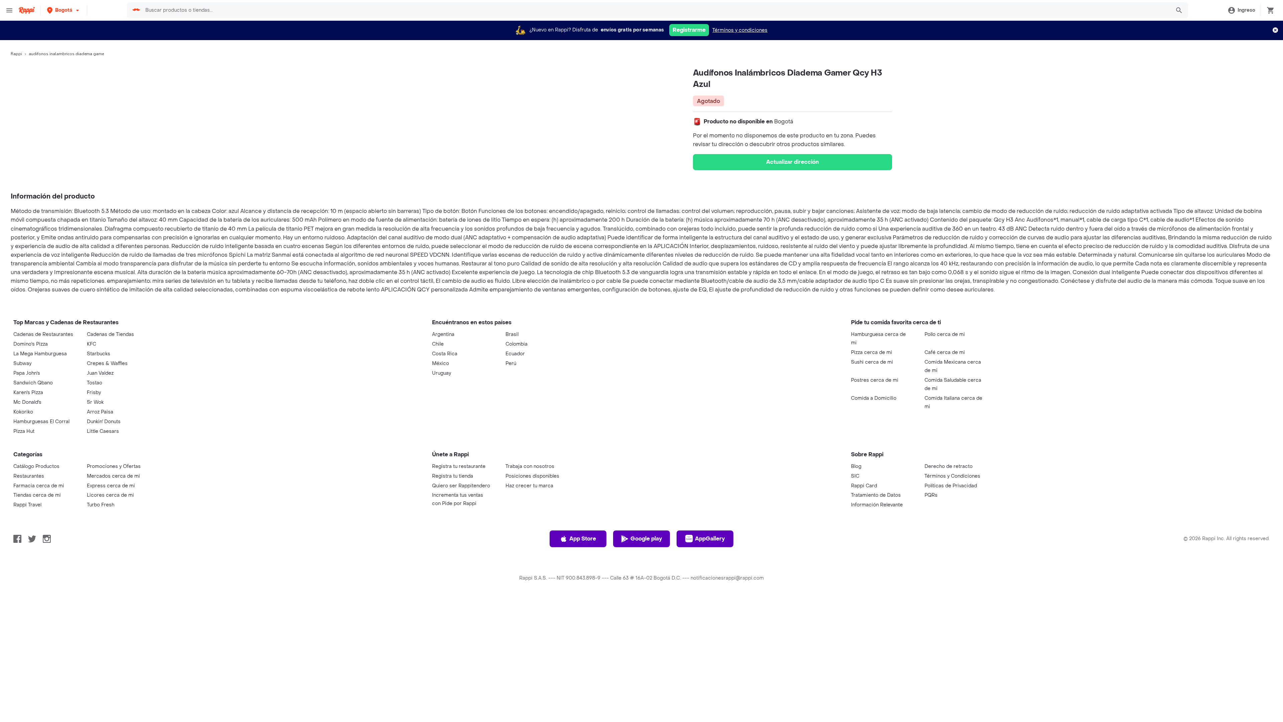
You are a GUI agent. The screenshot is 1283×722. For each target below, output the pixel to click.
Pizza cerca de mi (871, 352)
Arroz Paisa (100, 412)
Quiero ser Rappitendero (461, 486)
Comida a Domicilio (873, 398)
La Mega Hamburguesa (40, 354)
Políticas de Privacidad (950, 486)
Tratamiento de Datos (876, 495)
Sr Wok (95, 402)
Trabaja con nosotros (530, 466)
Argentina (443, 334)
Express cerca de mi (111, 486)
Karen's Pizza (28, 392)
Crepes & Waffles (107, 363)
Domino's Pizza (30, 344)
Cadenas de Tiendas (110, 334)
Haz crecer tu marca (529, 486)
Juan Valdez (100, 373)
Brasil (512, 334)
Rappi (16, 53)
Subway (22, 363)
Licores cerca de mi (110, 495)
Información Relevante (877, 505)
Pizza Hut (23, 431)
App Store (582, 538)
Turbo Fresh (100, 505)
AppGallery (710, 538)
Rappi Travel (27, 505)
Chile (438, 344)
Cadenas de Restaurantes (43, 334)
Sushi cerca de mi (872, 362)
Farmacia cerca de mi (38, 486)
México (440, 363)
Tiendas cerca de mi (37, 495)
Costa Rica (444, 354)
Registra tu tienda (452, 476)
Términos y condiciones (739, 30)
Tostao (94, 383)
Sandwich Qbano (33, 383)
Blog (856, 466)
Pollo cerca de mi (944, 334)
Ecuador (515, 354)
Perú (511, 363)
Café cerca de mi (944, 352)
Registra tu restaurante (458, 466)
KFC (91, 344)
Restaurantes (28, 476)
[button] (64, 10)
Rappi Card (864, 486)
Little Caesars (103, 431)
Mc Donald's (27, 402)
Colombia (517, 344)
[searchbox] (655, 10)
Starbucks (98, 354)
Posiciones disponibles (532, 476)
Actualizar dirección (792, 161)
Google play (646, 538)
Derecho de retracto (948, 466)
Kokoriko (23, 412)
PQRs (931, 495)
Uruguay (441, 373)
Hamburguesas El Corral (41, 421)
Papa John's (26, 373)
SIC (855, 476)
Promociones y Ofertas (114, 466)
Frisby (94, 392)
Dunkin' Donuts (104, 421)
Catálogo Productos (36, 466)
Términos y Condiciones (952, 476)
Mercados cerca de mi (113, 476)
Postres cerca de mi (874, 380)
